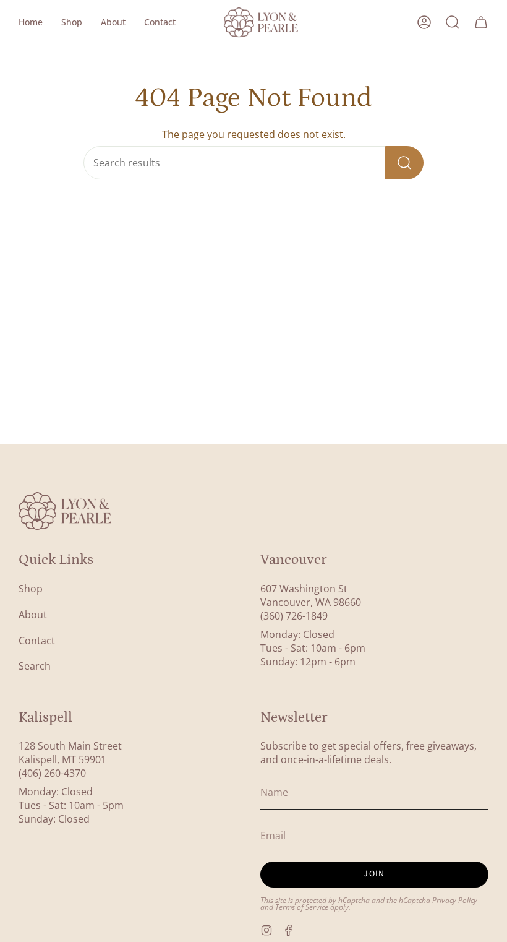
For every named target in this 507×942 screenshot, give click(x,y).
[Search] (404, 162)
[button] (72, 22)
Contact (37, 640)
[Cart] (481, 22)
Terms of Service (301, 907)
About (33, 614)
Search (35, 666)
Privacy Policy (454, 900)
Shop (31, 588)
